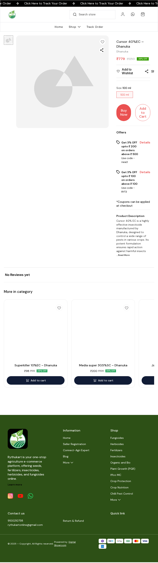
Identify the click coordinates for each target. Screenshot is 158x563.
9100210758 (15, 520)
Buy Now (123, 112)
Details (145, 142)
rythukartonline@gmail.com (25, 525)
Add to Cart (142, 112)
